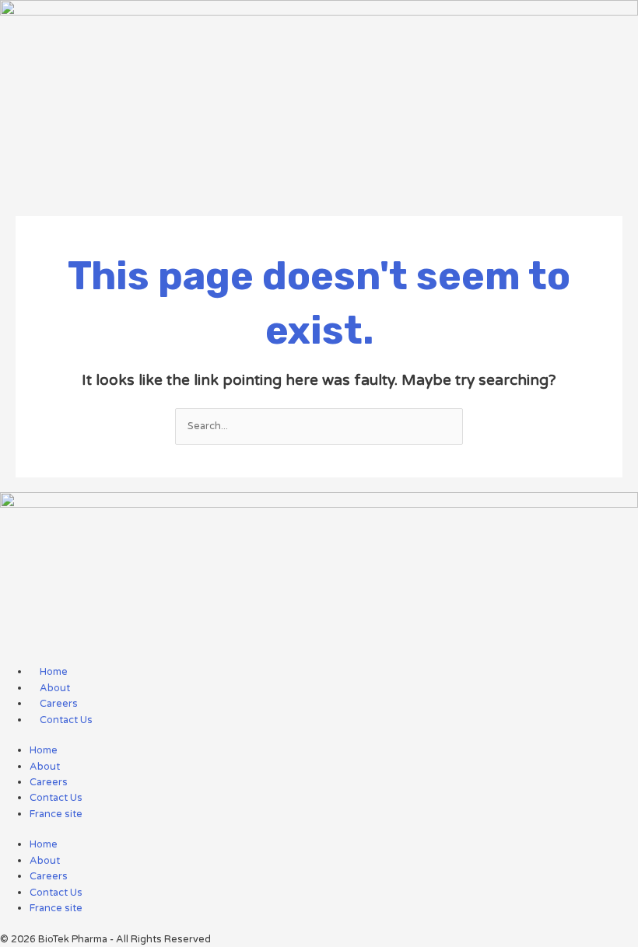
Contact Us (56, 797)
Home (44, 750)
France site (56, 814)
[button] (319, 186)
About (45, 766)
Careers (49, 782)
